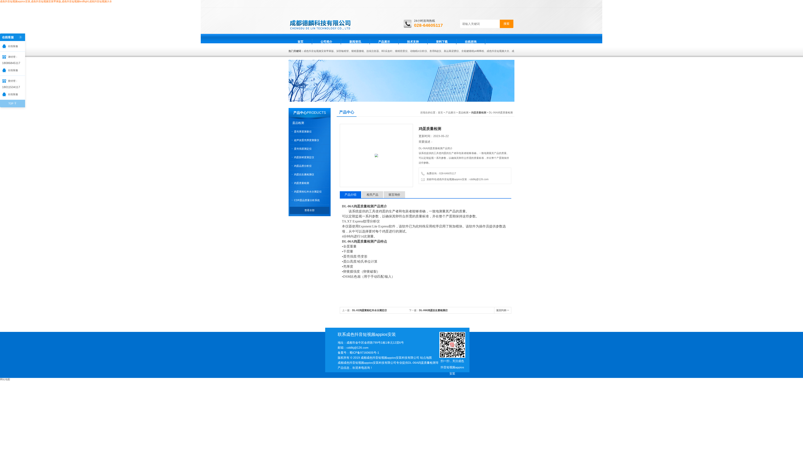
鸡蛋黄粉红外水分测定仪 (308, 191)
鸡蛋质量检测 (301, 183)
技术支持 (413, 41)
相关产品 (372, 194)
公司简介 (326, 41)
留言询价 (394, 194)
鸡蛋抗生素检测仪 (304, 174)
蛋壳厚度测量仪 (303, 131)
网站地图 (5, 379)
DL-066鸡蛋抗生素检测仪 (433, 310)
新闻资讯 (355, 41)
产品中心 (300, 112)
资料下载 (442, 41)
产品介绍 (350, 194)
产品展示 (384, 41)
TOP (10, 103)
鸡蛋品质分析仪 (303, 165)
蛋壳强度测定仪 (303, 148)
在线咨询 (471, 41)
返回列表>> (502, 310)
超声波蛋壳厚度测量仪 (306, 140)
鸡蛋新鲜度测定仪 (304, 157)
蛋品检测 (298, 123)
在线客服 (13, 46)
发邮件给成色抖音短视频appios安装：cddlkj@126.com (456, 179)
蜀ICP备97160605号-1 (364, 352)
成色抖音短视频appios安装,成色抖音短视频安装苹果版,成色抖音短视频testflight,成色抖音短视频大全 (56, 1)
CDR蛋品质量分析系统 (307, 200)
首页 (300, 41)
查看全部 (309, 210)
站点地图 (426, 357)
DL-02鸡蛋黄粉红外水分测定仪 (369, 310)
